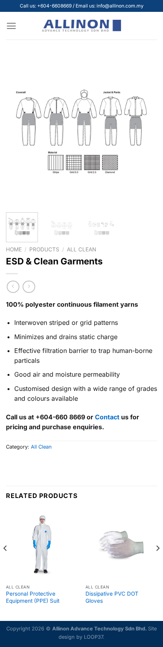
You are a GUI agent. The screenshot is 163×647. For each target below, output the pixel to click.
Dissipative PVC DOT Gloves (111, 597)
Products (44, 249)
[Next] (144, 131)
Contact (107, 417)
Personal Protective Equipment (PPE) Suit (32, 597)
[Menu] (11, 25)
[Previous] (19, 131)
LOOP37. (94, 637)
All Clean (81, 249)
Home (14, 249)
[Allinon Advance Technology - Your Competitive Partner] (81, 26)
